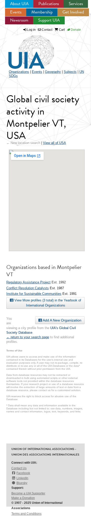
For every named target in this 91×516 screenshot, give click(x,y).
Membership (42, 12)
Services (76, 4)
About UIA (19, 4)
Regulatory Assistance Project (28, 282)
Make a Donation (23, 498)
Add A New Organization (61, 320)
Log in (31, 29)
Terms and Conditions (26, 513)
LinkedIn (22, 478)
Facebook (23, 473)
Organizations (19, 72)
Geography (53, 72)
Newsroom (19, 20)
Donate (75, 29)
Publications (48, 4)
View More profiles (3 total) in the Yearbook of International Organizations (47, 302)
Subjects (70, 72)
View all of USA (54, 143)
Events (15, 12)
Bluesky (21, 483)
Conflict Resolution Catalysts (27, 288)
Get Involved (73, 12)
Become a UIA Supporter (28, 493)
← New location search (23, 143)
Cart (61, 29)
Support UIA (49, 20)
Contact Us (19, 468)
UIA (25, 49)
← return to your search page (27, 337)
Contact (46, 29)
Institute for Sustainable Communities (33, 294)
